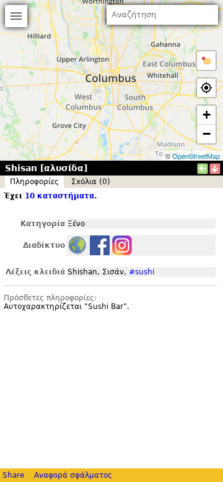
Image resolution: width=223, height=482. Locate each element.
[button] (206, 60)
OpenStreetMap (196, 156)
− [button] (207, 134)
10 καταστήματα (59, 196)
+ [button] (207, 114)
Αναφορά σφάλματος (73, 475)
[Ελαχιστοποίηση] (215, 168)
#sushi (141, 272)
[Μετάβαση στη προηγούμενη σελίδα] (202, 168)
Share (13, 475)
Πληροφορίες (34, 181)
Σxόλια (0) (90, 181)
